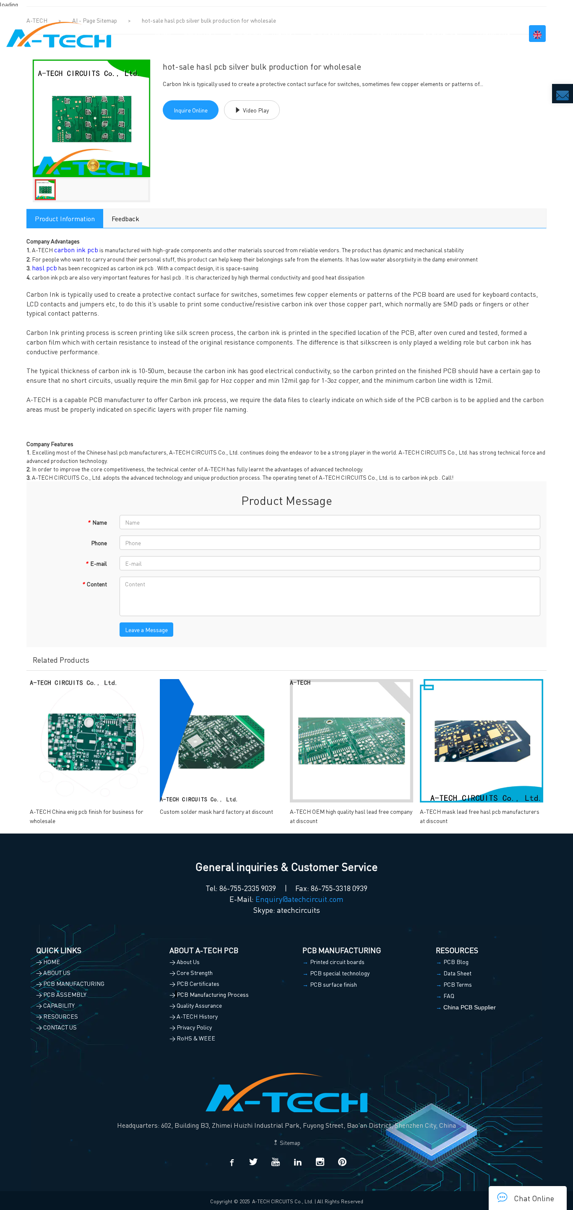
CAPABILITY (388, 33)
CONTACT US (493, 33)
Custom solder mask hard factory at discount (216, 811)
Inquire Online (191, 110)
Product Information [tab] (65, 218)
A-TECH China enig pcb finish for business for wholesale (86, 816)
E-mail (96, 563)
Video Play (256, 110)
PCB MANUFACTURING (261, 33)
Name (97, 522)
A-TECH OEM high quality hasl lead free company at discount (351, 816)
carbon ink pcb (76, 249)
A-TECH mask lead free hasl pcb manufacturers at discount (479, 816)
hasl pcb (44, 267)
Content (94, 584)
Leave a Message (146, 629)
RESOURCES (440, 33)
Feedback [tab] (125, 218)
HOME (163, 33)
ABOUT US (197, 33)
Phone (99, 542)
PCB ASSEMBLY (332, 33)
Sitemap (289, 1142)
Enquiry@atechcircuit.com (299, 899)
